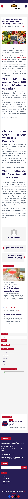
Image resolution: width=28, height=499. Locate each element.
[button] (23, 417)
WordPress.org (6, 485)
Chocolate (5, 355)
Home (3, 12)
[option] (14, 424)
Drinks (4, 361)
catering (5, 352)
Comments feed (6, 482)
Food (15, 26)
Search (5, 465)
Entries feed (6, 480)
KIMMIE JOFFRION (8, 26)
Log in (4, 477)
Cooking (5, 358)
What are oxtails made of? (7, 447)
